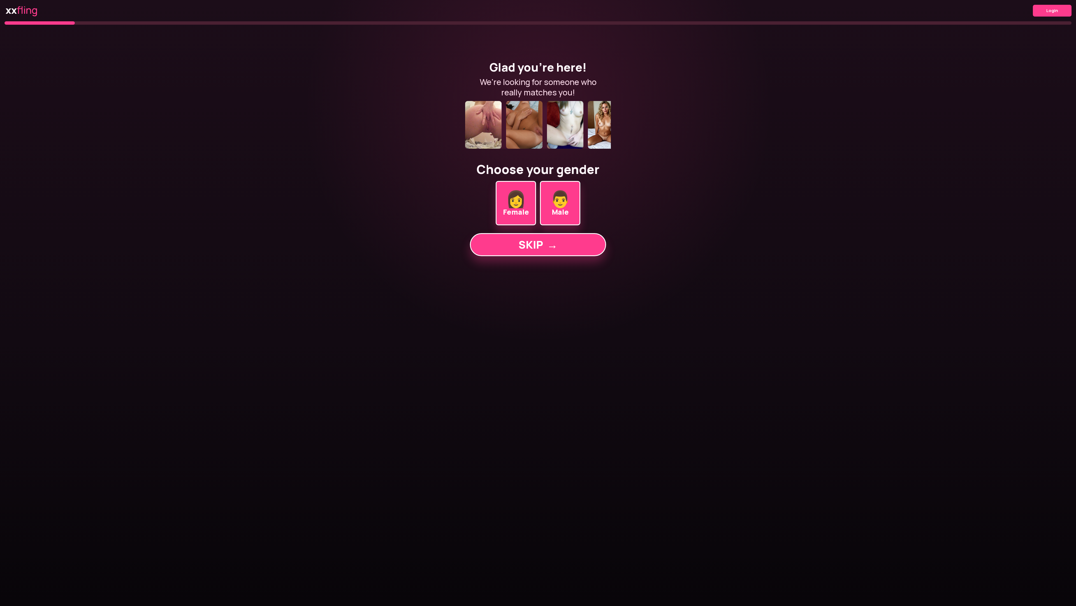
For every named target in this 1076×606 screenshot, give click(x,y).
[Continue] (538, 125)
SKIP (538, 244)
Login (1052, 10)
